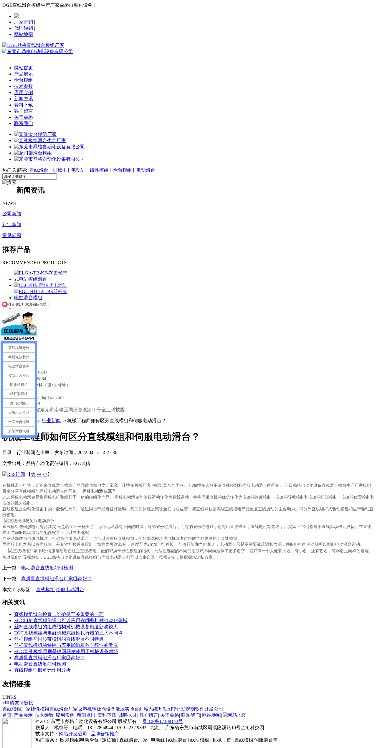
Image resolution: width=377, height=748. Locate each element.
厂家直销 (23, 21)
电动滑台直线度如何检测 (47, 567)
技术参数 (23, 86)
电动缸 (78, 169)
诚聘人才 (127, 715)
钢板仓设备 (103, 708)
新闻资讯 (23, 98)
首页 (7, 715)
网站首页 (23, 67)
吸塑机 (85, 708)
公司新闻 (11, 213)
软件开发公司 (209, 708)
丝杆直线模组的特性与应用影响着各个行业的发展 (66, 645)
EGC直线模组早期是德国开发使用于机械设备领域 (66, 651)
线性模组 (99, 169)
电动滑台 (145, 169)
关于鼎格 (23, 117)
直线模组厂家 (16, 708)
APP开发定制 (181, 708)
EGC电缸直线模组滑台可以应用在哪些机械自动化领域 (71, 620)
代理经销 (23, 28)
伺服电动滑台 (70, 589)
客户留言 (23, 111)
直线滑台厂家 (63, 708)
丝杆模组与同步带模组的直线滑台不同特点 (59, 639)
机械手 (60, 169)
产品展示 (23, 73)
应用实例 (23, 92)
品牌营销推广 (105, 733)
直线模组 (45, 589)
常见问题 (11, 235)
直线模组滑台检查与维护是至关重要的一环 (59, 614)
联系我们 (23, 123)
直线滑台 (38, 169)
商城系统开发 (153, 708)
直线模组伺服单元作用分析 (42, 670)
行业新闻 (11, 224)
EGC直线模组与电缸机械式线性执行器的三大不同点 (68, 632)
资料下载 (23, 104)
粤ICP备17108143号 (163, 721)
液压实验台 (127, 708)
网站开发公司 (73, 733)
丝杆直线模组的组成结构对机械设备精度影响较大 (66, 626)
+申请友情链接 (17, 702)
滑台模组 (23, 80)
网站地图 (23, 34)
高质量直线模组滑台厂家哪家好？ (56, 578)
